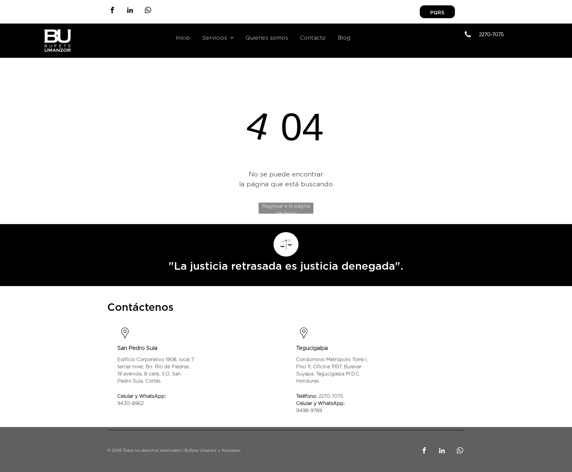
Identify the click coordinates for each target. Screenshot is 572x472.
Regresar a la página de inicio (286, 209)
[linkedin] (130, 11)
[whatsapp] (148, 11)
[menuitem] (183, 38)
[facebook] (112, 11)
